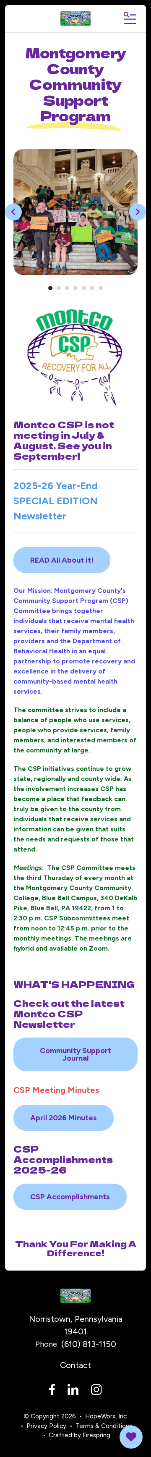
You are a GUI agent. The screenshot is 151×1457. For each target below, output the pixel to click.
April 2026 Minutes (63, 1117)
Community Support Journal (75, 1054)
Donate (131, 1437)
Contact (75, 1365)
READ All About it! (62, 560)
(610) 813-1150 (88, 1344)
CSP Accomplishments (70, 1196)
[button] (129, 18)
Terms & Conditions (104, 1426)
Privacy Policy (46, 1426)
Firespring (96, 1435)
